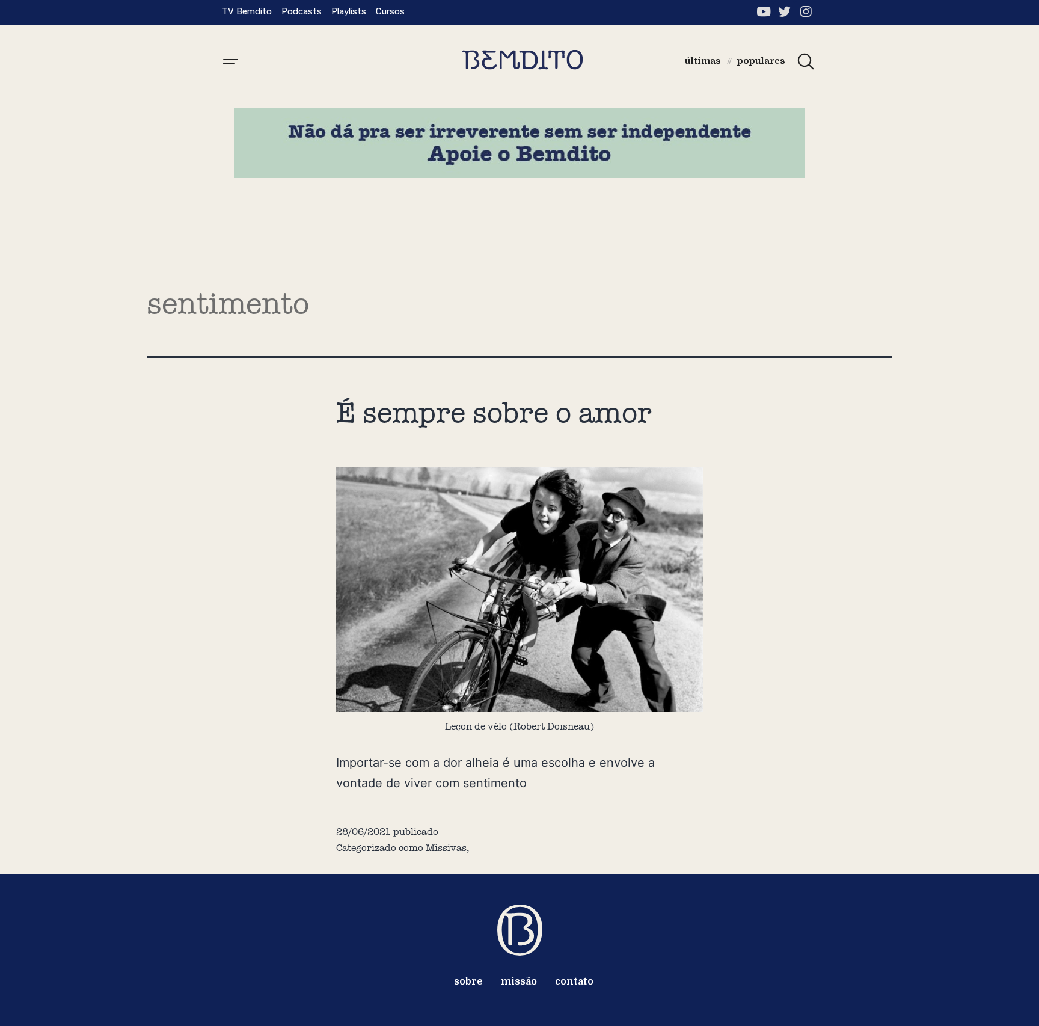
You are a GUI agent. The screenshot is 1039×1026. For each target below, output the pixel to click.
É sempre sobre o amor (494, 412)
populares (761, 60)
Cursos (390, 11)
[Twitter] (784, 11)
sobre (468, 981)
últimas (703, 60)
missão (519, 981)
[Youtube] (763, 11)
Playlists (348, 11)
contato (574, 981)
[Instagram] (805, 11)
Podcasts (301, 11)
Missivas (446, 847)
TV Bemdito (247, 11)
